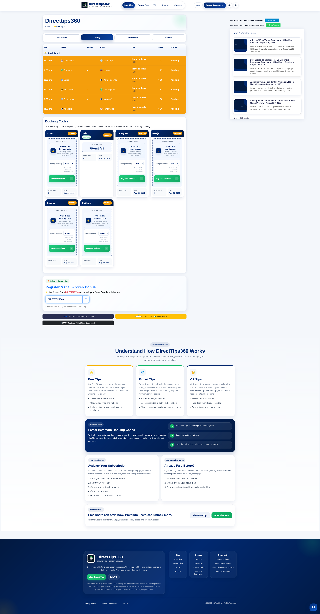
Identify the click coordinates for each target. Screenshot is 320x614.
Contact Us (198, 563)
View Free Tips (200, 515)
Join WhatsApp (274, 25)
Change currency (56, 164)
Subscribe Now (221, 515)
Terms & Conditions (198, 572)
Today (97, 37)
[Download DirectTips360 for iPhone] (229, 5)
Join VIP (113, 577)
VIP (155, 5)
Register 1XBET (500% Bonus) (81, 316)
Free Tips (128, 5)
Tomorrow (133, 37)
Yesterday (62, 37)
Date (169, 37)
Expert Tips (143, 5)
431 (241, 118)
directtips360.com (223, 571)
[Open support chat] (313, 607)
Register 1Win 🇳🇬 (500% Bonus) (154, 316)
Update (199, 559)
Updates (165, 5)
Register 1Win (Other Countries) (81, 323)
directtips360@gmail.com (223, 567)
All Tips (178, 571)
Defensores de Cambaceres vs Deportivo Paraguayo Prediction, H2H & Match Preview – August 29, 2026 (272, 62)
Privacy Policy (199, 567)
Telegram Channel (223, 559)
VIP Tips (177, 567)
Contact (178, 5)
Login (198, 5)
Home (47, 27)
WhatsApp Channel (223, 563)
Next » (246, 118)
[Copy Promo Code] (85, 299)
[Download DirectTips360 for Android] (235, 5)
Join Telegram (273, 20)
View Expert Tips (96, 577)
